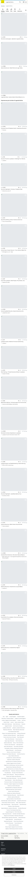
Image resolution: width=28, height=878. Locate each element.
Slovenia (3, 6)
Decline (14, 871)
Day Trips (16, 836)
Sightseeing (17, 837)
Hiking (2, 837)
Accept (14, 868)
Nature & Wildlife (4, 836)
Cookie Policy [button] (10, 863)
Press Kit (3, 845)
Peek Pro (3, 850)
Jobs (2, 843)
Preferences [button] (12, 865)
